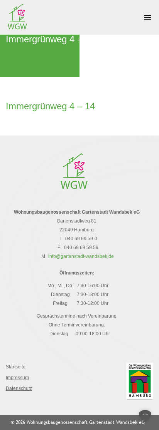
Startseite (15, 367)
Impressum (17, 377)
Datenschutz (19, 388)
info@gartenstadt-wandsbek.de (81, 256)
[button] (145, 416)
